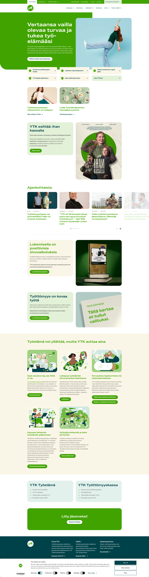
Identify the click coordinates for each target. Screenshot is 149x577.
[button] (92, 2)
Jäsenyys (69, 8)
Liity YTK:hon (98, 78)
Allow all (125, 562)
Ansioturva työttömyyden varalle (41, 70)
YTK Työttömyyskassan (34, 382)
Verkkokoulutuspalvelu (37, 466)
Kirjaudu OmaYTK (57, 556)
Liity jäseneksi (75, 1)
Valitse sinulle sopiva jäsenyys (39, 59)
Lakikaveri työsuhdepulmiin (74, 70)
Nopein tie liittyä (74, 522)
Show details (91, 573)
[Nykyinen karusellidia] (70, 228)
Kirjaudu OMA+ (81, 556)
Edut (105, 8)
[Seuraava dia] (120, 228)
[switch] (55, 573)
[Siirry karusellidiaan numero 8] (78, 228)
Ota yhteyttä (84, 1)
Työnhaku (99, 8)
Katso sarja (36, 150)
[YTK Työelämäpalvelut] (30, 8)
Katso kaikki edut (68, 456)
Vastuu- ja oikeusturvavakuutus (105, 402)
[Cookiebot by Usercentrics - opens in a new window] (20, 574)
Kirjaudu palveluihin (113, 1)
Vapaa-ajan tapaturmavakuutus (105, 397)
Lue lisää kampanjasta (39, 272)
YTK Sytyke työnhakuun (41, 78)
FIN (100, 1)
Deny (125, 573)
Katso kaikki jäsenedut (72, 78)
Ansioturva (79, 8)
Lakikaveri (88, 8)
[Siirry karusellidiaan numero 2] (71, 228)
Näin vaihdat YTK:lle (34, 114)
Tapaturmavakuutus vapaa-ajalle (106, 70)
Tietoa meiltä (115, 8)
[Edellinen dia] (117, 228)
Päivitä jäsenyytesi (66, 114)
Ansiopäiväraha (34, 395)
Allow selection (125, 567)
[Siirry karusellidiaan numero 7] (77, 228)
